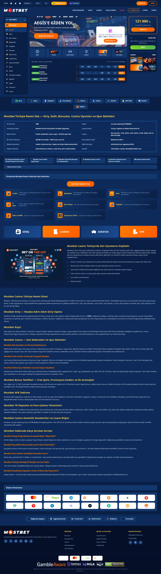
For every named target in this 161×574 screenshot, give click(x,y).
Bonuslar (67, 536)
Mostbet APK (69, 539)
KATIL (143, 47)
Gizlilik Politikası (101, 539)
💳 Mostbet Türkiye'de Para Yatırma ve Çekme (117, 160)
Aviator (122, 10)
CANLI (90, 10)
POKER (154, 10)
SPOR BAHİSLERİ (78, 10)
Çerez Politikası (101, 542)
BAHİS (121, 67)
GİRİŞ (153, 3)
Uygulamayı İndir (59, 519)
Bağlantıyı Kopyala (37, 519)
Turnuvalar (130, 519)
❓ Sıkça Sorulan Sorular (13, 167)
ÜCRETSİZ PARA (60, 3)
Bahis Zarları (96, 519)
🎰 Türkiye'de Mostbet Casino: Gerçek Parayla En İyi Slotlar (15, 160)
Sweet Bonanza (69, 545)
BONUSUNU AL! (110, 41)
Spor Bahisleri (69, 548)
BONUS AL (135, 10)
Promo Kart (79, 519)
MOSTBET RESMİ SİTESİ (80, 184)
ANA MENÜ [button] (13, 20)
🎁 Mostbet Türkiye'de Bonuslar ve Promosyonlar (67, 160)
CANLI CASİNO (111, 10)
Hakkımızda (100, 545)
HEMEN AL (143, 29)
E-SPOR (145, 10)
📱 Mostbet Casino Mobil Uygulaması (39, 160)
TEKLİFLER (76, 3)
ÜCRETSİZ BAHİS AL (46, 36)
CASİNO (99, 10)
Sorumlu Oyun (101, 536)
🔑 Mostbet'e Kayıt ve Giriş (91, 159)
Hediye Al (113, 519)
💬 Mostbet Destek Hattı (142, 159)
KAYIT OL (142, 3)
